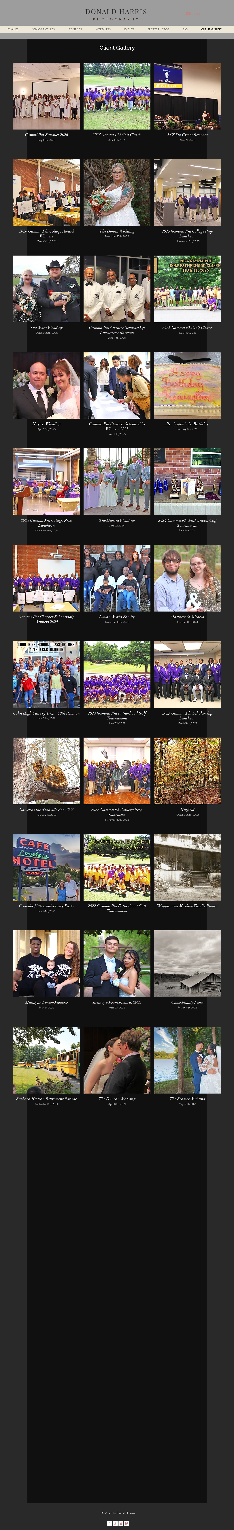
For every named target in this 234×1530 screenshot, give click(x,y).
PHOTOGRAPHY (116, 19)
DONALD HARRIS (116, 11)
